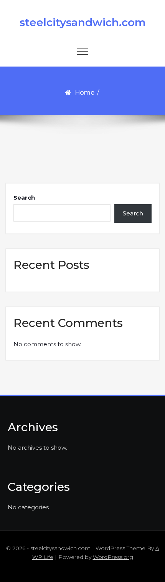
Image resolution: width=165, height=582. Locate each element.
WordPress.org (113, 557)
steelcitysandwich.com (83, 22)
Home (84, 92)
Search (24, 197)
